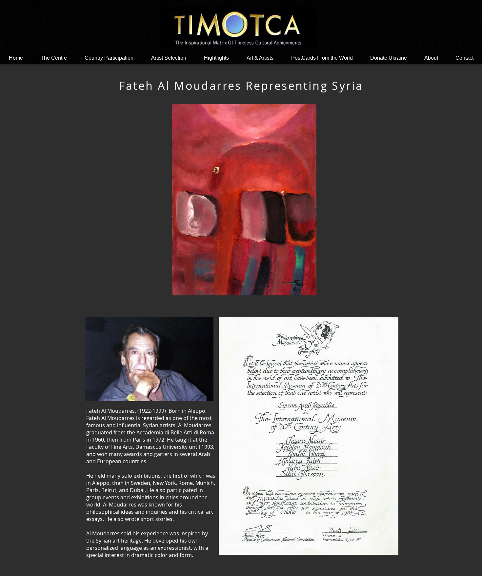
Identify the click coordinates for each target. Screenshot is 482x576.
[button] (216, 57)
